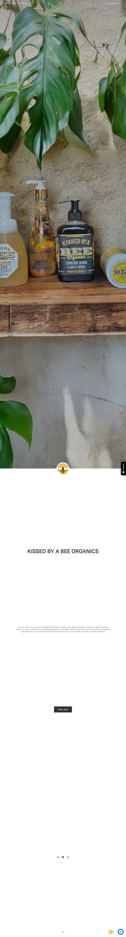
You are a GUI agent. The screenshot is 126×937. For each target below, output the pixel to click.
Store (6, 3)
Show (123, 468)
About (13, 3)
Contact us (23, 3)
